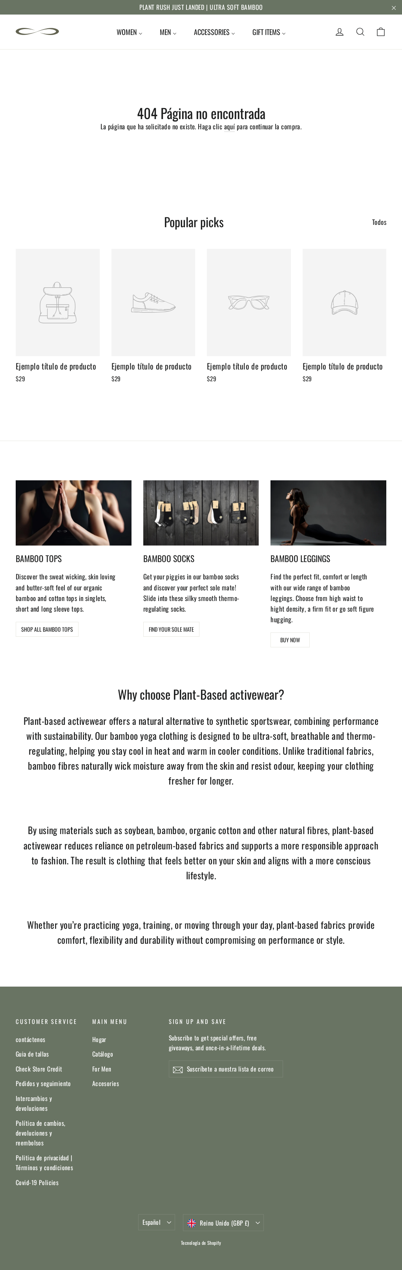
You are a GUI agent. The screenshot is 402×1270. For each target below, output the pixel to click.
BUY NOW (290, 640)
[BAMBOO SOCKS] (201, 513)
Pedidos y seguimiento (43, 1083)
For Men (101, 1068)
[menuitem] (129, 31)
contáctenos (31, 1039)
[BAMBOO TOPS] (74, 513)
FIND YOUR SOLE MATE (171, 629)
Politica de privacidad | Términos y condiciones (44, 1162)
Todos (379, 222)
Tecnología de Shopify (201, 1242)
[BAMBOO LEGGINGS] (328, 513)
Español (152, 1222)
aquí (229, 126)
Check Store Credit (39, 1068)
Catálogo (102, 1054)
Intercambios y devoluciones (34, 1103)
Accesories (105, 1083)
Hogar (99, 1039)
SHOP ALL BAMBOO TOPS (47, 629)
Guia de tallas (32, 1054)
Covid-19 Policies (37, 1182)
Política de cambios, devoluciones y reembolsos (41, 1133)
